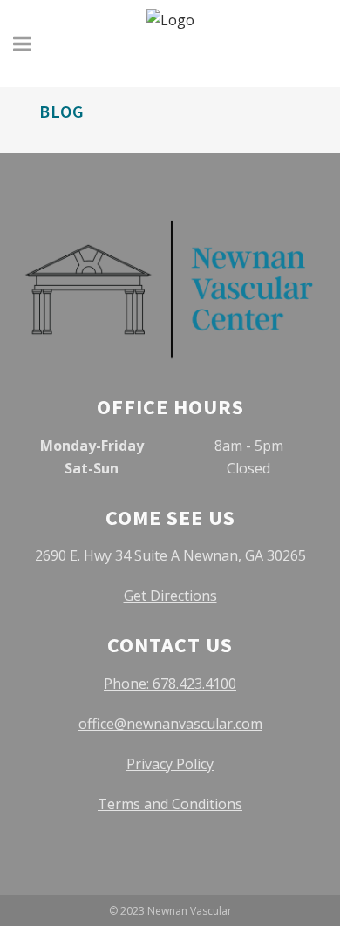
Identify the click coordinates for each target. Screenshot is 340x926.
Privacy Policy (170, 763)
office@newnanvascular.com (170, 723)
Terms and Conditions (170, 804)
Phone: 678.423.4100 (170, 683)
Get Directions (170, 595)
